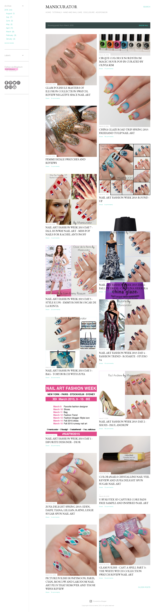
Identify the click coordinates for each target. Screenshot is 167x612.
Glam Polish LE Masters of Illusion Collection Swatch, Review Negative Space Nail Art (68, 91)
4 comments (55, 238)
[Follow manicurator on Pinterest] (10, 84)
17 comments (109, 68)
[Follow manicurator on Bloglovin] (7, 89)
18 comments (109, 136)
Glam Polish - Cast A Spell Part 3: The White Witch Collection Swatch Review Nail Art (122, 571)
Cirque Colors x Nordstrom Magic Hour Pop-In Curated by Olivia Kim (121, 61)
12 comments (109, 487)
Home (48, 12)
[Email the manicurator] (10, 89)
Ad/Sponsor (101, 12)
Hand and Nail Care (72, 12)
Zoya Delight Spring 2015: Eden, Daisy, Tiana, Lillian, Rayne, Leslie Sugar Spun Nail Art (70, 510)
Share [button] (47, 98)
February (11, 35)
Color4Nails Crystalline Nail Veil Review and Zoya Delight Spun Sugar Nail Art (124, 480)
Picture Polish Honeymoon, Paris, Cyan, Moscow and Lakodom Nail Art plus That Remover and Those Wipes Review (70, 583)
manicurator (61, 6)
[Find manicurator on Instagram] (14, 89)
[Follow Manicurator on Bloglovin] (11, 71)
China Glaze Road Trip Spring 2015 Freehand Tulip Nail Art (123, 131)
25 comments (55, 377)
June (9, 21)
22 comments (55, 309)
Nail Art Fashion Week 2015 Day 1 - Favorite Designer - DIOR (69, 440)
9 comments (55, 517)
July (9, 17)
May (9, 24)
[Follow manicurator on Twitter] (14, 84)
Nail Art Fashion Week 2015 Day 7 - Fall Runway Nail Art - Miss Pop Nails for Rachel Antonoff (69, 231)
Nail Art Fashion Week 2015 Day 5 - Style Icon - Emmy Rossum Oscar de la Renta (71, 302)
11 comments (55, 166)
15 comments (109, 292)
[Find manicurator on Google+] (18, 84)
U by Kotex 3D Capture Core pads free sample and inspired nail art (123, 501)
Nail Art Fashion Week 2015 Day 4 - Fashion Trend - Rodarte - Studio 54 (123, 356)
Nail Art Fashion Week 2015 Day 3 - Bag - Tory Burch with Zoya (69, 372)
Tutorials (57, 12)
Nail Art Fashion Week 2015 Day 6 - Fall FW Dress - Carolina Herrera (123, 286)
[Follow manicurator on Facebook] (7, 84)
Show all (143, 25)
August (10, 13)
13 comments (55, 98)
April (9, 28)
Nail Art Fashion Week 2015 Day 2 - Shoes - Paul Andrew (122, 423)
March (10, 32)
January (10, 39)
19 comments (55, 592)
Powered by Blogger (99, 601)
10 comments (109, 363)
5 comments (109, 204)
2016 (8, 10)
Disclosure (89, 12)
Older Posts (144, 587)
